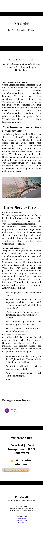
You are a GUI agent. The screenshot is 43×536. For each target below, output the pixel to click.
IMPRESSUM (21, 518)
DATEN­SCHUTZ (21, 520)
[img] (21, 6)
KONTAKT (21, 522)
